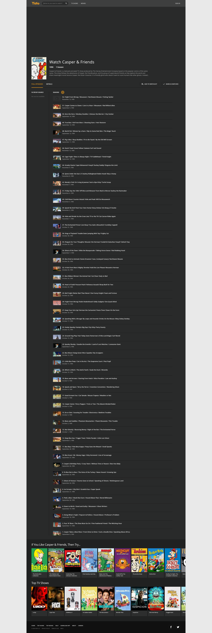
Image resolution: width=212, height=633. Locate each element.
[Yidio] (35, 3)
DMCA (61, 628)
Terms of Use (55, 628)
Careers (80, 625)
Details (49, 84)
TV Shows (74, 3)
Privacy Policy (46, 628)
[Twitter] (178, 627)
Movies (83, 3)
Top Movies (49, 625)
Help (56, 625)
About (74, 625)
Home (33, 625)
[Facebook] (171, 627)
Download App (65, 625)
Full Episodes (37, 84)
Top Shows (40, 625)
